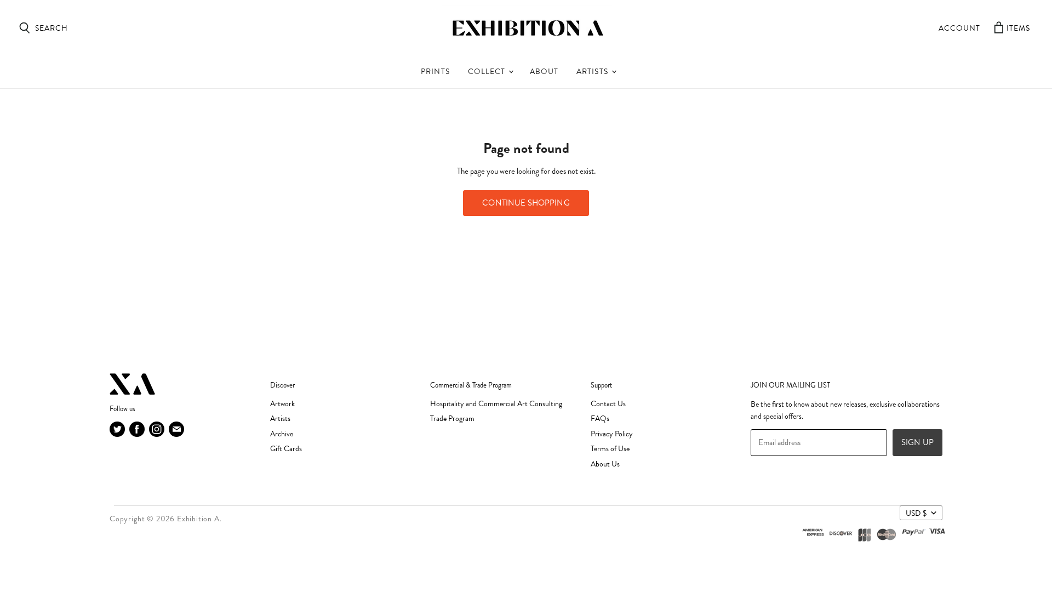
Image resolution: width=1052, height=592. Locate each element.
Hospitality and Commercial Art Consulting (496, 403)
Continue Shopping (526, 203)
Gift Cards (286, 448)
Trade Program (452, 418)
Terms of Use (610, 448)
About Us (605, 464)
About (544, 71)
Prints (435, 71)
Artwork (282, 403)
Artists (593, 71)
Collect (487, 71)
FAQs (600, 418)
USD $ (916, 513)
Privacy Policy (612, 434)
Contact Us (608, 403)
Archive (281, 434)
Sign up (917, 442)
